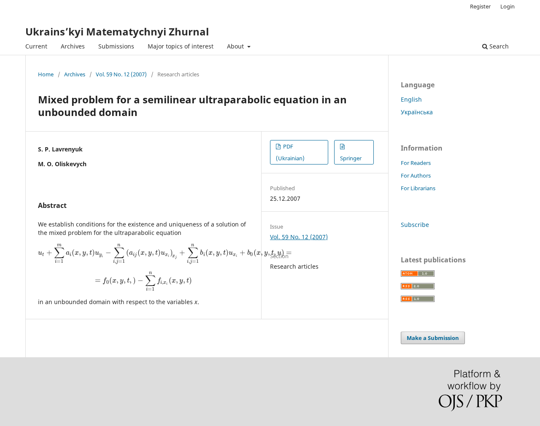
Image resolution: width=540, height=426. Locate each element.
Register (480, 6)
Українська (417, 112)
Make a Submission (433, 338)
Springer (351, 158)
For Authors (416, 175)
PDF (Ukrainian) (290, 152)
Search (498, 46)
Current (36, 46)
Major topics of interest (180, 46)
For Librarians (418, 188)
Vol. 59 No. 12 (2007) (121, 74)
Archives (73, 46)
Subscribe (415, 225)
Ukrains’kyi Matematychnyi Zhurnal (117, 31)
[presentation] (165, 252)
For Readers (416, 163)
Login (507, 6)
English (411, 99)
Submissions (116, 46)
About (236, 46)
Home (46, 74)
